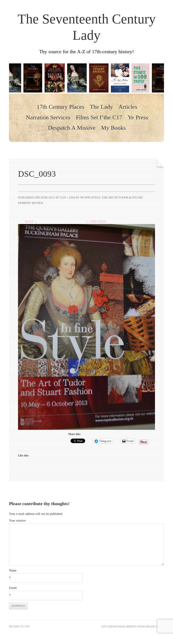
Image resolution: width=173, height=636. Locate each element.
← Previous (96, 221)
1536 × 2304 (67, 197)
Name (12, 570)
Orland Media (154, 626)
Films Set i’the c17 (99, 117)
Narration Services (48, 117)
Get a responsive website (119, 626)
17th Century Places (60, 107)
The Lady (101, 107)
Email (13, 588)
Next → (31, 221)
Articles (127, 107)
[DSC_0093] (86, 324)
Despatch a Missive (72, 128)
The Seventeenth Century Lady (87, 27)
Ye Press (138, 117)
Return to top (19, 626)
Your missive (17, 520)
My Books (113, 128)
